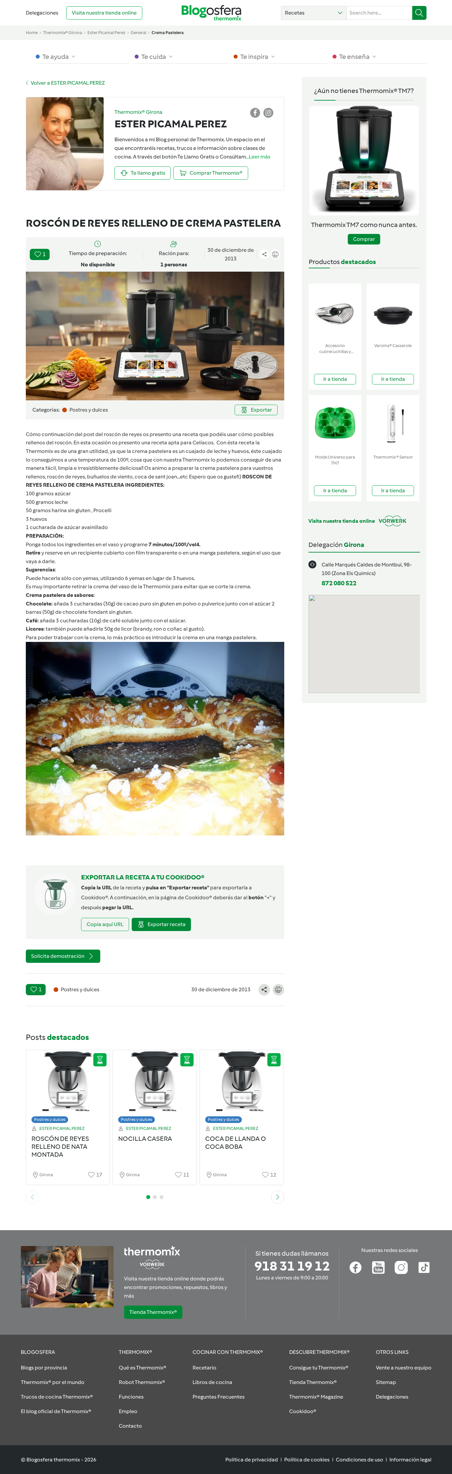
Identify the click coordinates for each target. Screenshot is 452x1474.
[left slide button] (32, 1197)
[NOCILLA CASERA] (155, 1088)
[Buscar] (419, 13)
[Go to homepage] (211, 13)
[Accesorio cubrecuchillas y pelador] (335, 312)
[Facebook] (355, 1267)
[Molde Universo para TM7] (335, 423)
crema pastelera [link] (168, 32)
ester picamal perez (106, 32)
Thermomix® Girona (62, 32)
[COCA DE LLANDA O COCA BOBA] (242, 1088)
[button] (314, 13)
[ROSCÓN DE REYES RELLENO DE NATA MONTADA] (68, 1088)
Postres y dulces (50, 1119)
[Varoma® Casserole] (393, 312)
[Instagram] (401, 1267)
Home (32, 32)
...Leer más (258, 157)
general (138, 32)
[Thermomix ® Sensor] (393, 423)
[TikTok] (424, 1267)
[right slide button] (277, 1197)
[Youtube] (378, 1267)
